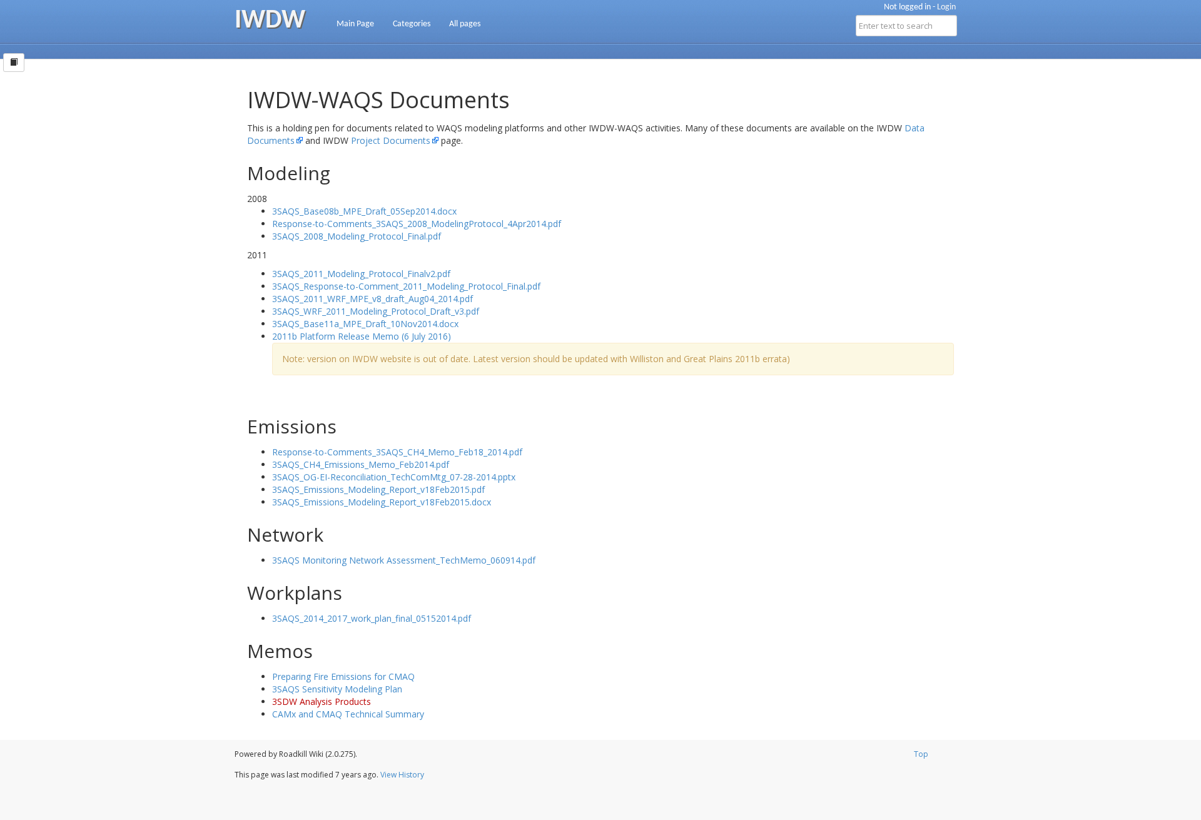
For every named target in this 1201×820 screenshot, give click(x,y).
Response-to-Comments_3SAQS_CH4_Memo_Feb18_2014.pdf (397, 452)
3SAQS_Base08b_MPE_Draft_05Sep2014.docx (364, 211)
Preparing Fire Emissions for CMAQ (343, 676)
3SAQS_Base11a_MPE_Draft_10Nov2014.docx (365, 324)
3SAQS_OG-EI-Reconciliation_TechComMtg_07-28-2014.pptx (393, 477)
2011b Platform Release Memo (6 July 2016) (361, 336)
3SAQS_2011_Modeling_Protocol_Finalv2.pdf (361, 274)
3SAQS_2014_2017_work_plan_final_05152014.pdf (371, 618)
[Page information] (13, 62)
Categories (411, 24)
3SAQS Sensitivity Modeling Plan (337, 689)
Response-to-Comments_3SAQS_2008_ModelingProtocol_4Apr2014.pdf (416, 224)
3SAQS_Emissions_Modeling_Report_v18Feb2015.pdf (378, 489)
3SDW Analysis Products (321, 701)
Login (946, 7)
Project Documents (390, 140)
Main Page (355, 24)
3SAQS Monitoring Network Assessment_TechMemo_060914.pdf (403, 560)
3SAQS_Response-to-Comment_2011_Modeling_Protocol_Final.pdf (406, 286)
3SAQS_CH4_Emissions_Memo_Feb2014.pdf (360, 464)
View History (402, 774)
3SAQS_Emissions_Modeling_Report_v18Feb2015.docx (381, 502)
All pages (464, 24)
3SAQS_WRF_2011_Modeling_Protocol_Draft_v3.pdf (375, 311)
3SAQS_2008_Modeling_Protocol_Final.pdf (356, 236)
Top (921, 754)
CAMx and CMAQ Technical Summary (348, 714)
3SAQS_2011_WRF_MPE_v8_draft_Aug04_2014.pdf (372, 299)
